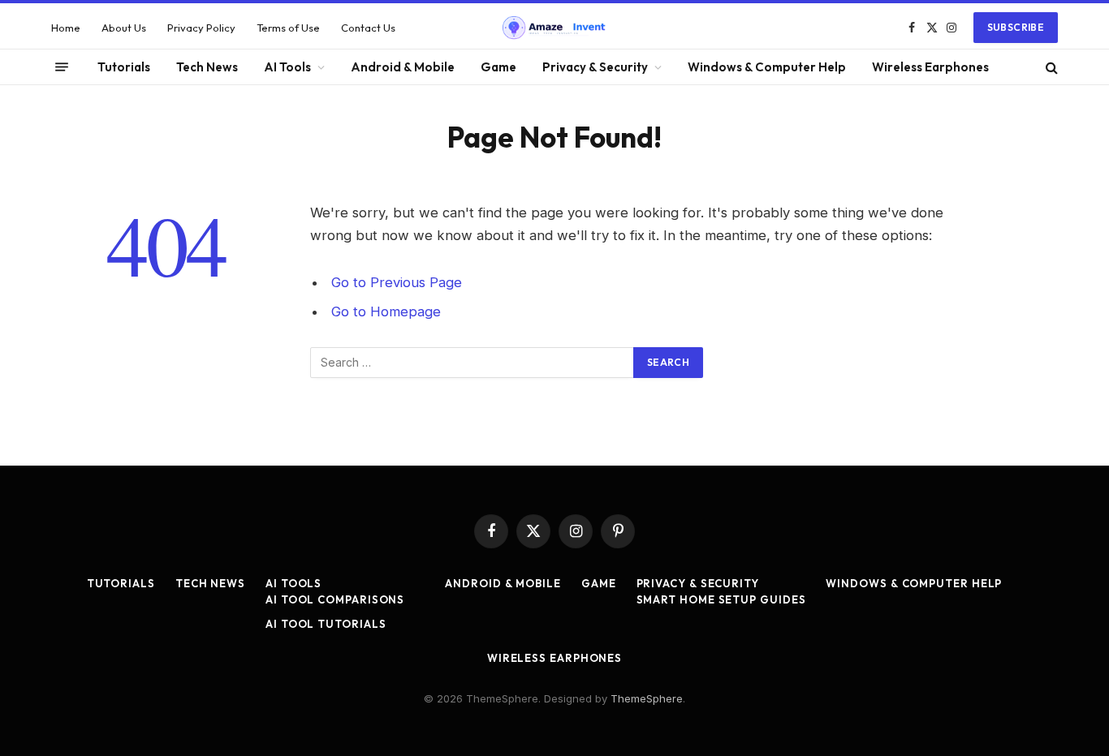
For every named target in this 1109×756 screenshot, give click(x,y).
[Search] (1050, 66)
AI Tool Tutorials (325, 623)
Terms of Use (288, 27)
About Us (123, 27)
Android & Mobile (403, 67)
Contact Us (368, 27)
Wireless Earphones (930, 67)
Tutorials (123, 67)
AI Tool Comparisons (334, 599)
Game (498, 67)
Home (65, 27)
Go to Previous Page (396, 282)
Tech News (207, 67)
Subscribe (1015, 27)
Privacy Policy (201, 27)
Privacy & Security (595, 67)
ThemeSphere (647, 698)
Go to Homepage (386, 311)
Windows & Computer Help (767, 67)
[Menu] (61, 67)
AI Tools (287, 67)
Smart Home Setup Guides (721, 599)
